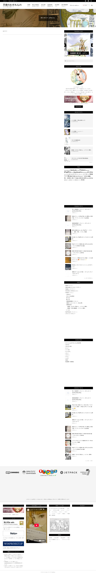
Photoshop (85, 172)
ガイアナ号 (66, 174)
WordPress (53, 572)
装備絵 (77, 178)
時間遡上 (69, 178)
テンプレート (80, 174)
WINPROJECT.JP (18, 562)
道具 (85, 178)
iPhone (72, 172)
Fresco (82, 170)
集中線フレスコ (78, 179)
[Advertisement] (78, 193)
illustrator (87, 170)
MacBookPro (78, 172)
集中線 (91, 178)
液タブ (73, 178)
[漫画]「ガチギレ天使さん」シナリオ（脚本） (81, 150)
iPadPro (67, 172)
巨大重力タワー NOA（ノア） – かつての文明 (78, 52)
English (78, 170)
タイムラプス (73, 174)
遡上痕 (88, 178)
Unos (46, 572)
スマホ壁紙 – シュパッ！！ (77, 131)
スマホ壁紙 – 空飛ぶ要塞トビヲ (78, 120)
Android (65, 170)
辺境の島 (81, 178)
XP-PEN (90, 172)
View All (91, 162)
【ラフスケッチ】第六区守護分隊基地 (79, 158)
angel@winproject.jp (8, 562)
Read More (78, 106)
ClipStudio (73, 170)
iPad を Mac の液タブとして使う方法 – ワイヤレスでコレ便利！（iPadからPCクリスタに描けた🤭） (82, 406)
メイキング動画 (88, 174)
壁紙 (70, 176)
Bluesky (68, 170)
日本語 (85, 5)
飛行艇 (82, 180)
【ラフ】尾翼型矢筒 (75, 140)
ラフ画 (66, 176)
